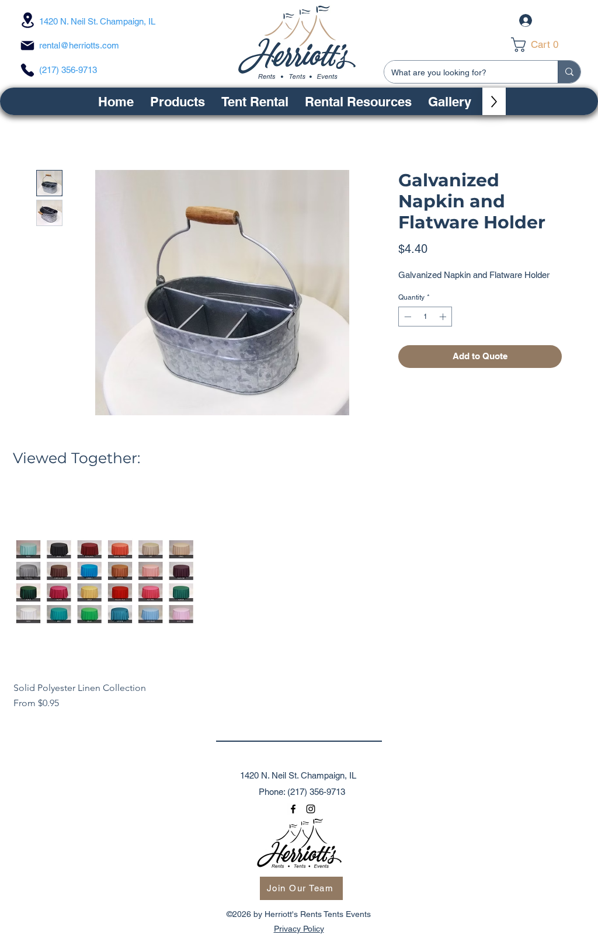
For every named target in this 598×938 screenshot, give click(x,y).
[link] (542, 44)
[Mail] (27, 45)
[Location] (27, 20)
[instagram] (311, 809)
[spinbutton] (425, 316)
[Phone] (27, 70)
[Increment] (443, 316)
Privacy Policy (299, 928)
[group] (299, 600)
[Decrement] (406, 316)
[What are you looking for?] (569, 72)
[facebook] (293, 809)
